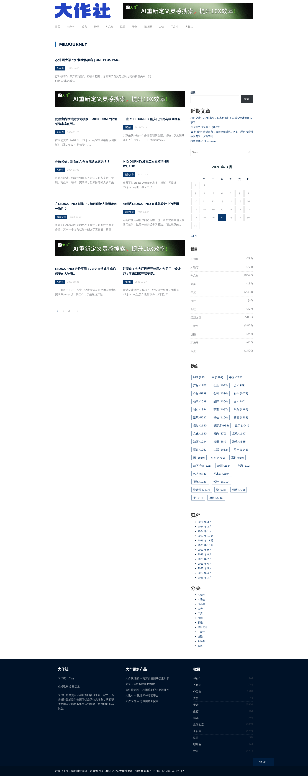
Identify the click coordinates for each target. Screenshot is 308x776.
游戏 (239, 441)
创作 (241, 393)
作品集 (110, 27)
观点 (84, 27)
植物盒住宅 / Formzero (203, 141)
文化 (200, 433)
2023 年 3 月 (205, 577)
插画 (241, 417)
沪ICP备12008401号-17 (169, 771)
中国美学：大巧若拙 (202, 136)
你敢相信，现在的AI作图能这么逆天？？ (82, 162)
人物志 (189, 27)
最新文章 (129, 174)
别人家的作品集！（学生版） (207, 127)
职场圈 (148, 27)
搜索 (193, 92)
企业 (221, 385)
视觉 (200, 482)
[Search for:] (217, 152)
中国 (236, 377)
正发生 (175, 27)
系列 (237, 457)
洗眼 (122, 27)
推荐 (57, 27)
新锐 (96, 27)
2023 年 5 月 (205, 568)
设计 (221, 482)
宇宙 (221, 409)
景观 (239, 433)
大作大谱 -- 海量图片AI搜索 (141, 701)
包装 (200, 401)
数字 (242, 425)
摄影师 (221, 425)
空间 (218, 457)
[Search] (249, 152)
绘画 (224, 465)
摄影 (200, 425)
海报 (220, 441)
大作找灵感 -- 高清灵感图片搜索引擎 (147, 678)
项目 (216, 498)
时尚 (220, 433)
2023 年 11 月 (205, 540)
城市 (200, 409)
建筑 (200, 417)
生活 (221, 449)
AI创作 (71, 27)
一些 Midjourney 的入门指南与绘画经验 (152, 119)
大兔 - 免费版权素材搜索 (140, 684)
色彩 (244, 465)
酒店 (238, 490)
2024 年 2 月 (205, 526)
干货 (134, 27)
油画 (200, 441)
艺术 (200, 474)
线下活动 (202, 465)
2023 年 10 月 (205, 545)
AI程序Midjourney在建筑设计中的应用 (151, 204)
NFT (199, 377)
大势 (161, 27)
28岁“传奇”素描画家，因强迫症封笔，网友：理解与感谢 (222, 131)
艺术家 (222, 474)
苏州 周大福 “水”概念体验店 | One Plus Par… (87, 60)
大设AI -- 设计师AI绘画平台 (141, 695)
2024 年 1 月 (205, 531)
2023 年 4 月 (205, 573)
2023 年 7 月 (205, 559)
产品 (200, 385)
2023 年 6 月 (205, 563)
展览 (241, 409)
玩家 (200, 449)
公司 (221, 393)
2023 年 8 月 (205, 554)
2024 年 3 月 (205, 522)
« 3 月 (194, 236)
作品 (200, 393)
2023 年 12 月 (205, 536)
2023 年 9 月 (205, 550)
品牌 (221, 401)
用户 (241, 449)
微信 (221, 417)
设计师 (201, 490)
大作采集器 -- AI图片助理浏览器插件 (147, 690)
